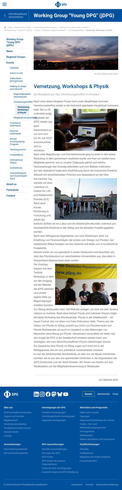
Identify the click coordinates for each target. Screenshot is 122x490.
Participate (12, 189)
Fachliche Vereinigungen (54, 412)
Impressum (76, 484)
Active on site (16, 73)
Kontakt (8, 436)
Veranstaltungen (12, 444)
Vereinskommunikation (15, 424)
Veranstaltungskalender (15, 449)
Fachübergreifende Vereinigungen (58, 416)
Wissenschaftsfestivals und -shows (97, 420)
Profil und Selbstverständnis (17, 412)
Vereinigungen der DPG (53, 407)
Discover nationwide (15, 132)
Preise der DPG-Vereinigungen (56, 468)
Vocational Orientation (15, 124)
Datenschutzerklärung (107, 484)
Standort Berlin (11, 432)
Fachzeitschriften (88, 461)
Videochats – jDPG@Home (16, 79)
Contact (10, 195)
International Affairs (16, 161)
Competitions (16, 155)
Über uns (8, 407)
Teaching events (18, 149)
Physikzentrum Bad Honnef (17, 428)
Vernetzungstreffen (76, 30)
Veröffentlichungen (89, 444)
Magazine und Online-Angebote (95, 457)
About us (11, 184)
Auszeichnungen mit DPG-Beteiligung (60, 472)
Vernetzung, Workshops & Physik (23, 110)
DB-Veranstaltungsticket (16, 453)
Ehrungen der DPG (51, 453)
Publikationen (86, 453)
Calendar (14, 68)
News (9, 51)
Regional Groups (15, 56)
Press (115, 394)
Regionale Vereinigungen (54, 420)
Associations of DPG (23, 27)
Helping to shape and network (54, 30)
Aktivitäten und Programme (94, 407)
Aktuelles (84, 449)
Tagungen (85, 416)
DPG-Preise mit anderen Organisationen (53, 463)
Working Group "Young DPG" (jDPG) (18, 30)
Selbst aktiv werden (89, 412)
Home (9, 27)
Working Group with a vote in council (73, 27)
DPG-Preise (47, 457)
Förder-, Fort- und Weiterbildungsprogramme (93, 426)
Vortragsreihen (87, 431)
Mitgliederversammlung (21, 117)
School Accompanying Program (17, 142)
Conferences (16, 168)
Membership (104, 394)
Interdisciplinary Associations (45, 27)
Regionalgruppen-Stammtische (21, 95)
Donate (88, 394)
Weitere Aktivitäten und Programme (97, 439)
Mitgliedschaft (11, 420)
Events (37, 30)
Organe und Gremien (14, 416)
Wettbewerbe (86, 435)
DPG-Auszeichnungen (53, 444)
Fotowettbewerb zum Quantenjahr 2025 (18, 176)
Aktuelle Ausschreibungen (54, 449)
